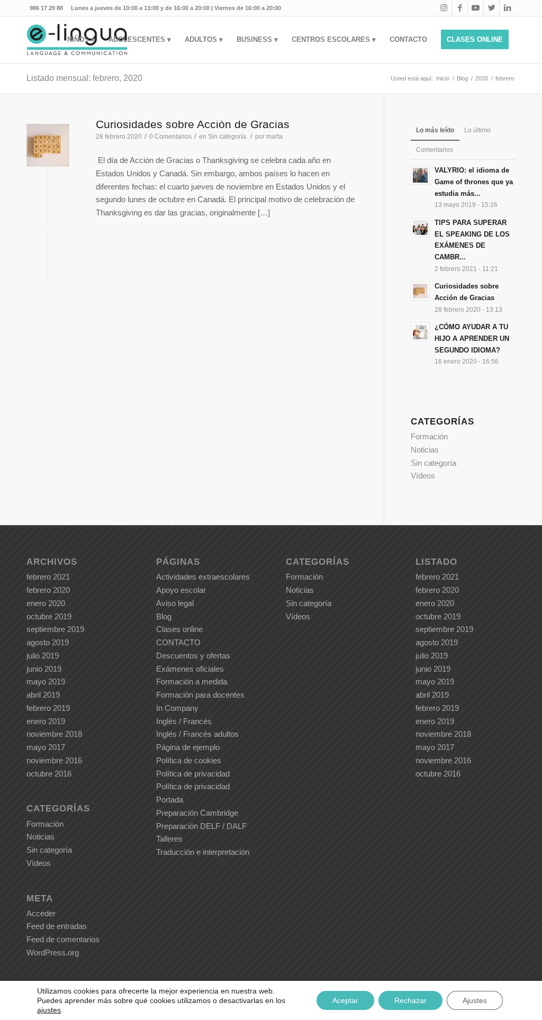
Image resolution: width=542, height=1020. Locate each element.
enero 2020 (45, 603)
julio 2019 (42, 655)
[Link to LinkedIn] (508, 8)
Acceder (41, 913)
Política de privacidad (193, 773)
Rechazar (410, 1000)
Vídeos (423, 475)
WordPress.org (52, 952)
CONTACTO (178, 642)
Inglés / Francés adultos (197, 733)
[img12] (47, 145)
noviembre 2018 (54, 733)
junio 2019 (43, 668)
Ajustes (475, 1000)
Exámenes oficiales (190, 668)
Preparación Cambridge (197, 812)
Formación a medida (191, 681)
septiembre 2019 (55, 629)
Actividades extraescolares (203, 576)
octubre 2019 (48, 616)
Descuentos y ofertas (193, 655)
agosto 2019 (47, 642)
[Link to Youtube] (475, 8)
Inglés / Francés (184, 721)
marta (274, 136)
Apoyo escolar (181, 589)
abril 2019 (43, 694)
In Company (177, 707)
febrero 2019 (48, 707)
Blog (163, 616)
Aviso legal (175, 603)
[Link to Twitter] (491, 8)
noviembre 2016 (54, 760)
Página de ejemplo (188, 747)
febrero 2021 (48, 576)
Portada (169, 799)
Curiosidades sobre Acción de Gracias (193, 124)
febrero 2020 (48, 589)
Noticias (425, 449)
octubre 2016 (48, 773)
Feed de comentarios (63, 939)
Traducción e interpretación (202, 851)
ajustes (49, 1010)
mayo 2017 (45, 747)
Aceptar (345, 1000)
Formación (429, 436)
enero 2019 (45, 721)
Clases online (179, 629)
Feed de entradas (56, 926)
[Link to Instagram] (443, 8)
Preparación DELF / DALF (201, 826)
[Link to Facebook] (459, 8)
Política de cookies (188, 760)
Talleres (169, 838)
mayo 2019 (45, 681)
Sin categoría (227, 136)
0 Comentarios (170, 136)
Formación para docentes (200, 694)
